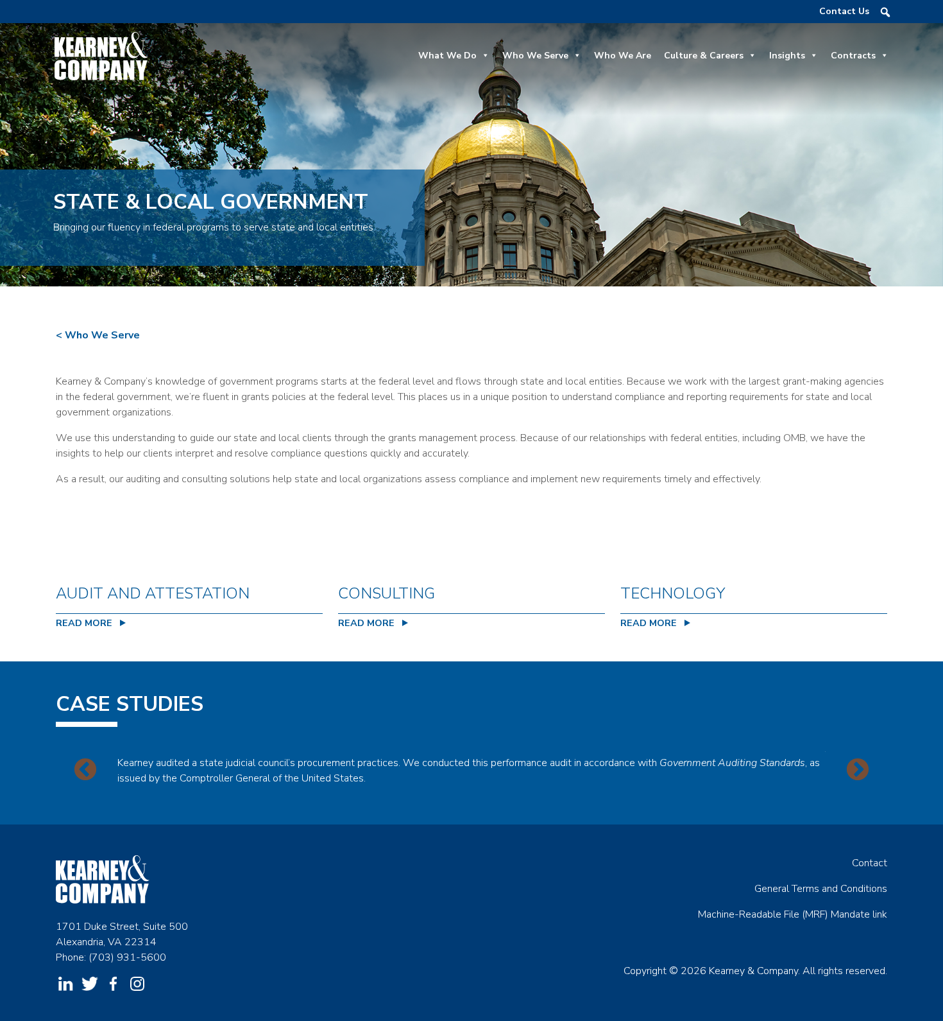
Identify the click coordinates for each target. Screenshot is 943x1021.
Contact (869, 863)
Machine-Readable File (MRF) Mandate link (792, 914)
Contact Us (844, 11)
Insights (787, 55)
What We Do (447, 55)
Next (858, 770)
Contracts (853, 55)
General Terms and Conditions (820, 889)
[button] (885, 12)
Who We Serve (535, 55)
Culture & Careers (703, 55)
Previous (85, 770)
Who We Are (622, 55)
